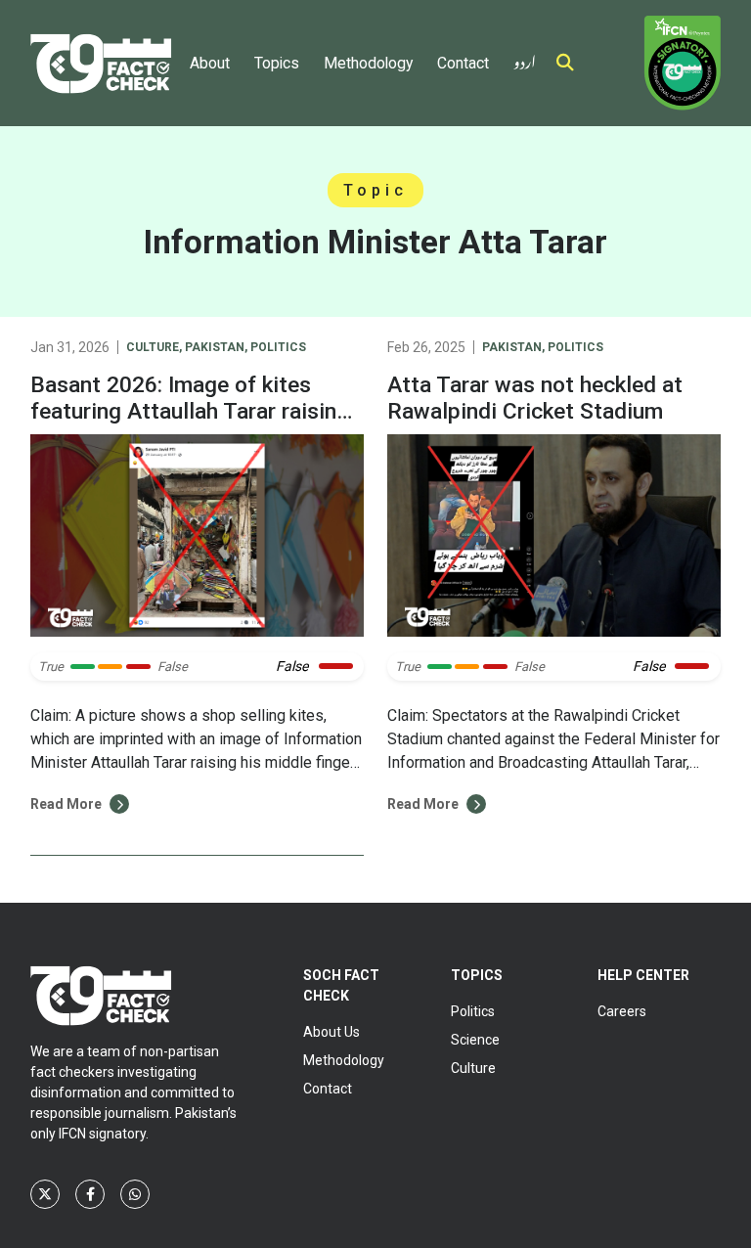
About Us (331, 1032)
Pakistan (214, 347)
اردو (524, 58)
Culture (152, 347)
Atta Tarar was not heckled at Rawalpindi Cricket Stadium (535, 398)
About (210, 63)
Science (475, 1039)
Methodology (368, 63)
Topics (276, 63)
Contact (463, 63)
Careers (621, 1011)
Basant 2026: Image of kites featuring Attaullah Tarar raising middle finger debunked (189, 411)
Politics (278, 347)
